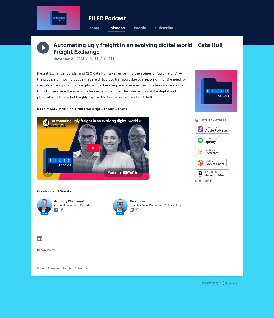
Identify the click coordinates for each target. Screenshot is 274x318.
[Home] (58, 18)
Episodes (116, 28)
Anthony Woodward (69, 201)
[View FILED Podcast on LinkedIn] (39, 238)
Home (94, 28)
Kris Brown (138, 201)
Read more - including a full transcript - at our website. (83, 109)
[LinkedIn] (56, 210)
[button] (43, 48)
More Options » (204, 180)
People (140, 28)
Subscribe (164, 28)
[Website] (61, 210)
